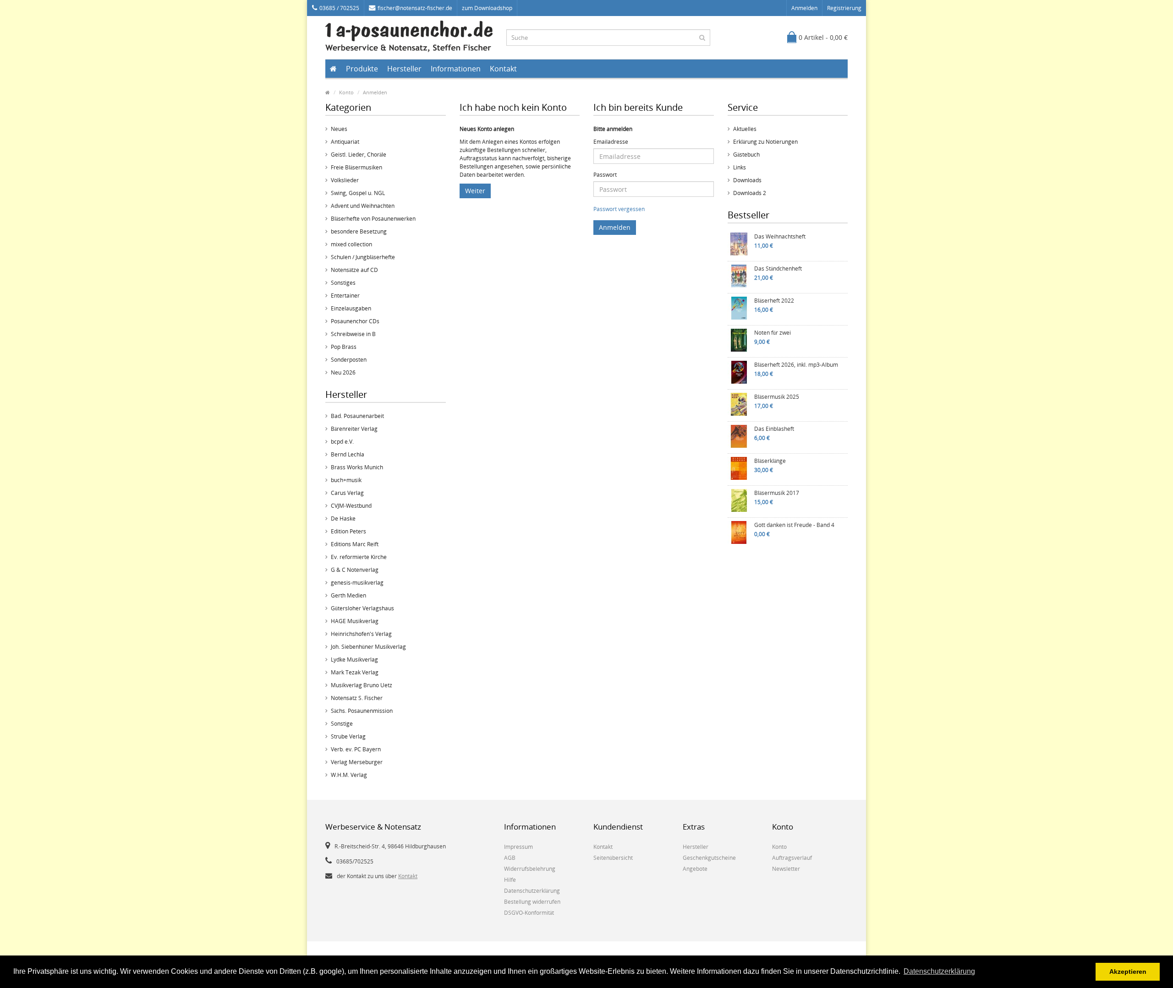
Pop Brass (343, 347)
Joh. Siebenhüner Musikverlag (368, 647)
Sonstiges (343, 283)
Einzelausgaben (351, 308)
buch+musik (346, 480)
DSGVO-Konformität (529, 913)
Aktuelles (744, 129)
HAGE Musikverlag (354, 621)
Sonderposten (349, 360)
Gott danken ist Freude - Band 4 (794, 525)
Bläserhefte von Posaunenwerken (373, 219)
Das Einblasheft (774, 429)
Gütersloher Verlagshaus (362, 608)
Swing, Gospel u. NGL (358, 193)
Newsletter (786, 869)
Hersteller (404, 69)
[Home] (327, 92)
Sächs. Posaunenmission (362, 711)
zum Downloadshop (487, 8)
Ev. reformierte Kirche (359, 557)
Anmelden (804, 8)
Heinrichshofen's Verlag (361, 634)
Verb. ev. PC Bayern (356, 749)
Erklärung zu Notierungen (765, 142)
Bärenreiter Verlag (354, 429)
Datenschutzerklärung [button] (939, 971)
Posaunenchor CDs (355, 321)
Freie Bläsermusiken (356, 167)
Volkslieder (345, 180)
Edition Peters (348, 531)
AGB (509, 858)
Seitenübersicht (613, 858)
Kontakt (503, 69)
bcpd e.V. (342, 441)
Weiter (475, 190)
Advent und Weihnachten (363, 206)
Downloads (747, 180)
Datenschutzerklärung (532, 891)
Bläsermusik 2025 (776, 397)
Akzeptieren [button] (1127, 971)
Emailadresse (610, 142)
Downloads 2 (749, 193)
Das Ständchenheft (778, 268)
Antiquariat (345, 142)
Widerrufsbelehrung (529, 869)
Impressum (518, 847)
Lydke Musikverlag (354, 659)
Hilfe (510, 880)
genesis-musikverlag (357, 582)
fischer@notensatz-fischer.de (415, 8)
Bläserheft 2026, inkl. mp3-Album (796, 365)
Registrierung (844, 8)
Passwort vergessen (619, 209)
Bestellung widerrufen (532, 902)
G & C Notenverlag (354, 570)
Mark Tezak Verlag (354, 672)
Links (739, 167)
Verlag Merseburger (357, 762)
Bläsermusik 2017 (776, 493)
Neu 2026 (343, 372)
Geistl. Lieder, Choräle (358, 154)
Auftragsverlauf (792, 858)
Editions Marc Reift (354, 544)
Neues (339, 129)
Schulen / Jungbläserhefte (363, 257)
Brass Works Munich (357, 467)
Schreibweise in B (353, 334)
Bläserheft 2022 (774, 300)
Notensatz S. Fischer (357, 698)
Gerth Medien (348, 595)
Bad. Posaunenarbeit (357, 416)
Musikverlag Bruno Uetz (361, 685)
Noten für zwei (772, 333)
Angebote (695, 869)
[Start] (333, 69)
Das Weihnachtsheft (780, 236)
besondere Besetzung (359, 231)
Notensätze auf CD (354, 270)
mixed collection (351, 244)
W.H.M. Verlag (349, 775)
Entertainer (345, 295)
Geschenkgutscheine (709, 858)
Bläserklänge (770, 461)
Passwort (605, 175)
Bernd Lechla (347, 454)
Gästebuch (746, 154)
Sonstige (342, 723)
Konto (346, 92)
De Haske (343, 518)
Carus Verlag (347, 493)
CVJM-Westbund (351, 506)
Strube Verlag (348, 736)
